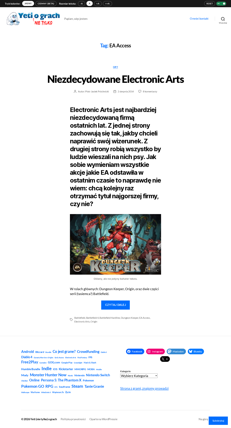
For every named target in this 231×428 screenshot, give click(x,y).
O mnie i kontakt (199, 18)
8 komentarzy (150, 91)
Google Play (66, 362)
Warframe (35, 392)
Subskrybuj (218, 420)
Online (34, 380)
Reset (209, 3)
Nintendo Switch (98, 375)
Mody (24, 375)
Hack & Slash (90, 362)
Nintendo (79, 375)
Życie (68, 392)
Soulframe (64, 386)
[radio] (28, 3)
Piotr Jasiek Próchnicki (97, 91)
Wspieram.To (58, 392)
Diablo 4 (26, 357)
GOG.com (54, 362)
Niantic (70, 376)
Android (27, 351)
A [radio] (89, 3)
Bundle (48, 352)
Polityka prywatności (73, 419)
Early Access (59, 357)
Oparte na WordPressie (103, 419)
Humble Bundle (30, 369)
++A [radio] (107, 3)
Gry (115, 67)
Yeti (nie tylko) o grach (43, 419)
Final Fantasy (82, 357)
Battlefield (79, 317)
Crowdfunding (88, 351)
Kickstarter (66, 369)
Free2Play (29, 362)
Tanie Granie (94, 386)
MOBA (91, 369)
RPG (49, 386)
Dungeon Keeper (129, 317)
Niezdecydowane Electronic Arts (115, 79)
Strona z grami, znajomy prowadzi (144, 388)
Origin (94, 321)
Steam (77, 386)
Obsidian (24, 381)
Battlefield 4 (92, 317)
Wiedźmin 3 (46, 392)
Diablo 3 (104, 352)
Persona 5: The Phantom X (61, 380)
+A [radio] (97, 3)
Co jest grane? (64, 351)
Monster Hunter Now (48, 374)
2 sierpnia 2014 (126, 91)
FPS (90, 357)
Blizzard (39, 351)
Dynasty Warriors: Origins (43, 357)
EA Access (144, 317)
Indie (46, 368)
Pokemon (88, 380)
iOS (55, 369)
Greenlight (78, 363)
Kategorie (125, 371)
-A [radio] (81, 3)
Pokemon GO (32, 386)
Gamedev (43, 363)
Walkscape (25, 392)
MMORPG (80, 369)
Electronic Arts (82, 321)
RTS (56, 387)
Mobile (99, 369)
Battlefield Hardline (109, 317)
